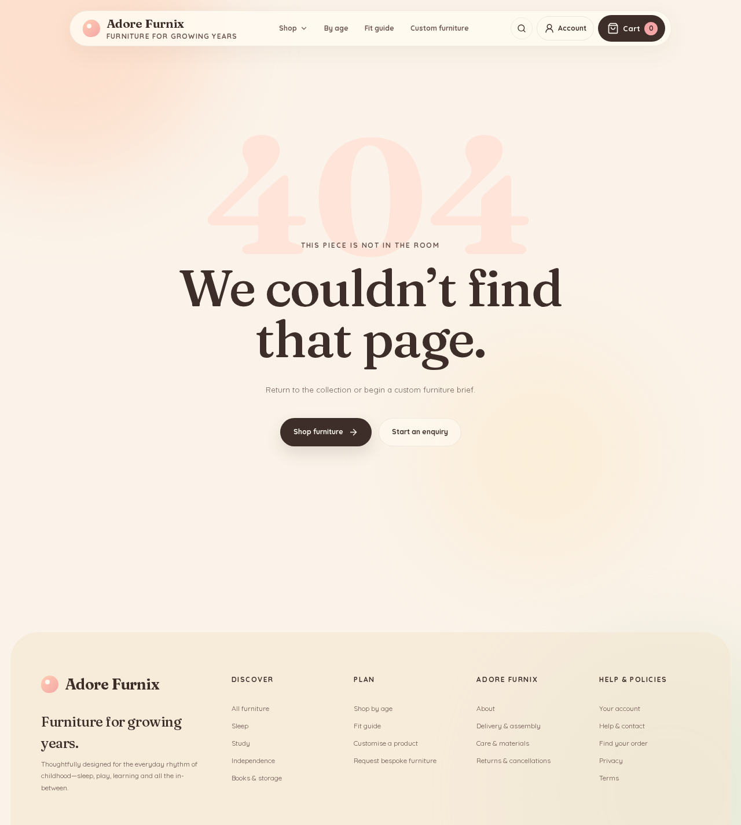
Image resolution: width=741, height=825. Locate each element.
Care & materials (502, 743)
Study (241, 743)
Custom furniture (439, 28)
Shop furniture (318, 431)
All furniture (250, 708)
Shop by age (373, 708)
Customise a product (386, 743)
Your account (619, 708)
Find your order (623, 743)
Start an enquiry (420, 431)
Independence (253, 760)
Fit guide (379, 28)
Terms (609, 777)
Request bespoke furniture (395, 760)
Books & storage (257, 777)
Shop (288, 28)
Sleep (240, 725)
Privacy (611, 760)
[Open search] (522, 28)
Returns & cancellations (513, 760)
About (485, 708)
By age (336, 28)
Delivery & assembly (508, 725)
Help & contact (622, 725)
